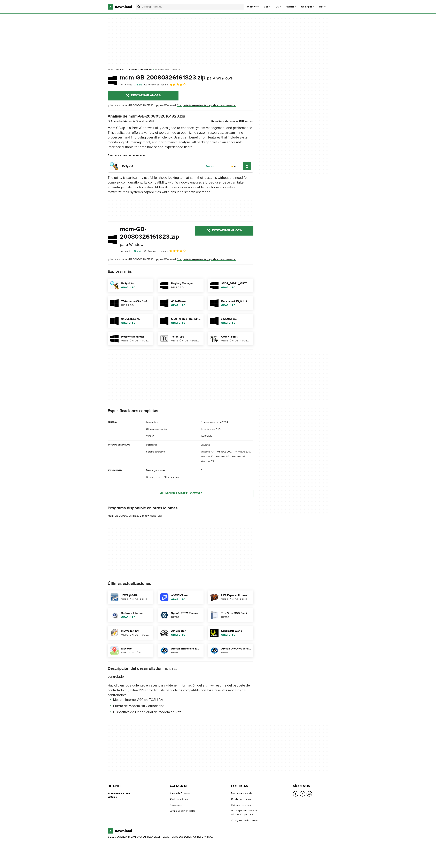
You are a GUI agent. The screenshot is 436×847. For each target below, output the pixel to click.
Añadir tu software (179, 799)
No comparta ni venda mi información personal (244, 812)
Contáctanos (176, 805)
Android (290, 7)
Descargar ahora (146, 95)
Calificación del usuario (156, 84)
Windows (252, 7)
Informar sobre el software (183, 493)
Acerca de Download (180, 793)
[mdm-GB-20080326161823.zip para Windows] (112, 80)
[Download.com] (120, 7)
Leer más (249, 121)
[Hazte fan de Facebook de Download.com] (295, 794)
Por (126, 84)
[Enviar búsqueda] (139, 7)
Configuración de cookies (244, 820)
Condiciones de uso (241, 799)
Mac (265, 7)
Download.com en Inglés (182, 810)
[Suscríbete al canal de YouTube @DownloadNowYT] (309, 794)
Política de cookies (241, 805)
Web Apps (306, 7)
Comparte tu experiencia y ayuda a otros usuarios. (206, 105)
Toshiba (173, 669)
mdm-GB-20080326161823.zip (176, 77)
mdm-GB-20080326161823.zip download (132, 515)
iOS (277, 7)
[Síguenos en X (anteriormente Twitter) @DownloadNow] (302, 794)
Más (321, 6)
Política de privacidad (242, 793)
